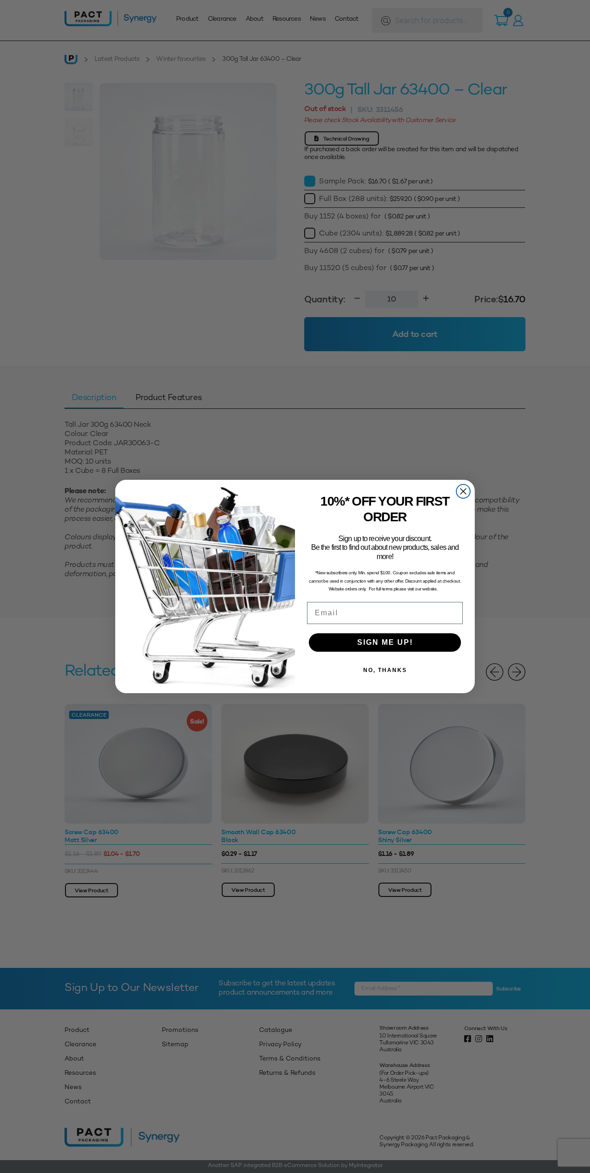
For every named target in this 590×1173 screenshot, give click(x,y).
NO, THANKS (385, 670)
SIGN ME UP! (385, 642)
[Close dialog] (463, 491)
